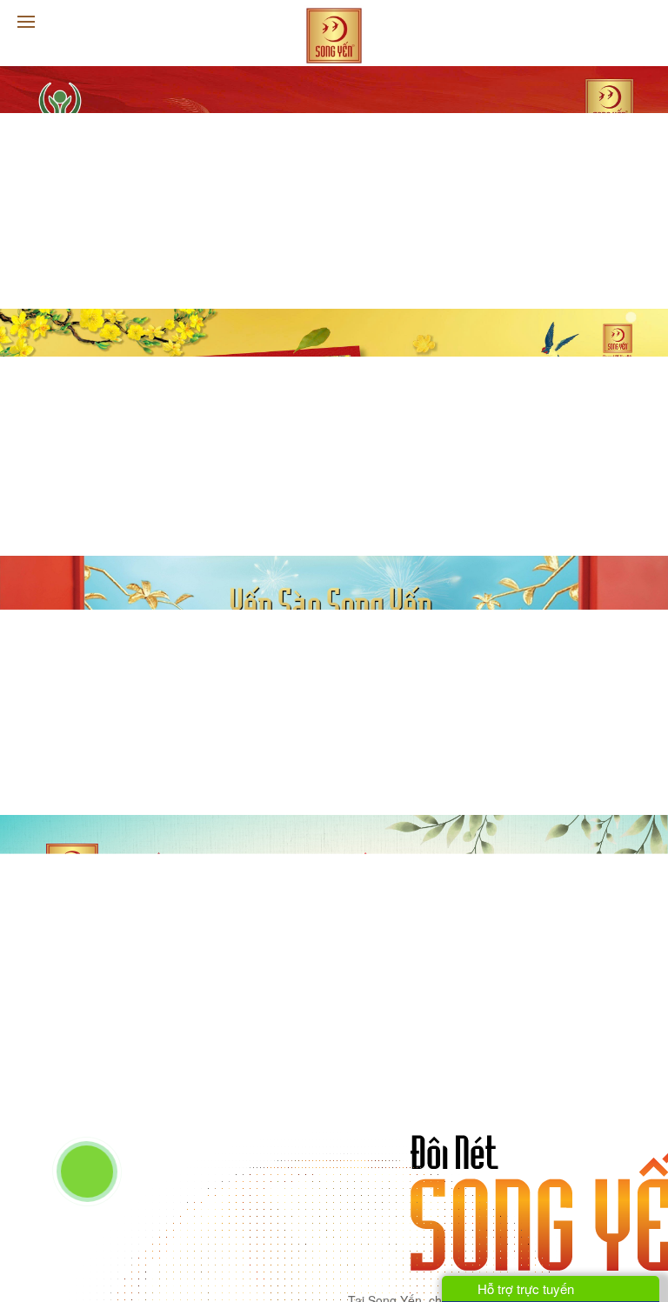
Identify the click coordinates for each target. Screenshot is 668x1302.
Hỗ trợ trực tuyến (524, 1288)
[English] (643, 22)
